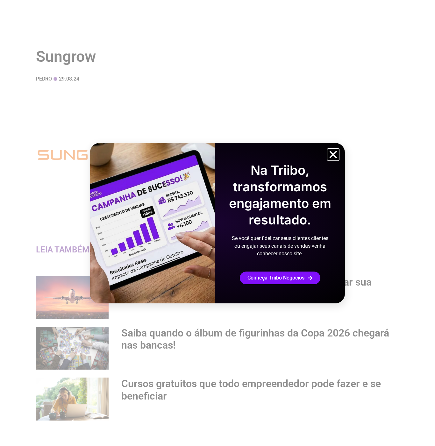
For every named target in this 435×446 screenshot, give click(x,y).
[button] (333, 154)
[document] (217, 223)
